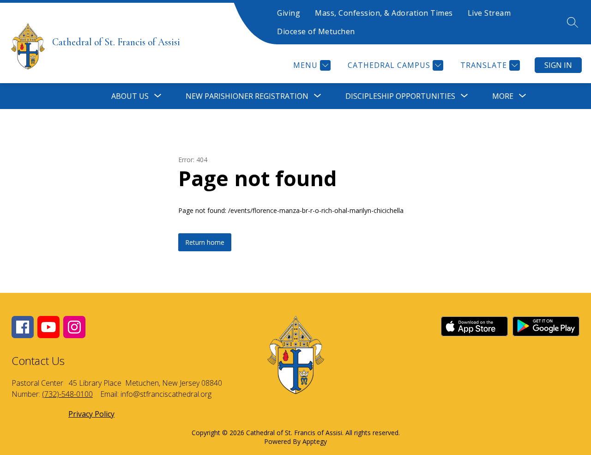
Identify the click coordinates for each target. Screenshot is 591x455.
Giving (288, 13)
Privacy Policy (91, 414)
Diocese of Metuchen (316, 31)
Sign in (558, 65)
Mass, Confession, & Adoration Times (384, 13)
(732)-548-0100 (67, 394)
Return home (204, 242)
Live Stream (489, 13)
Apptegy (314, 441)
